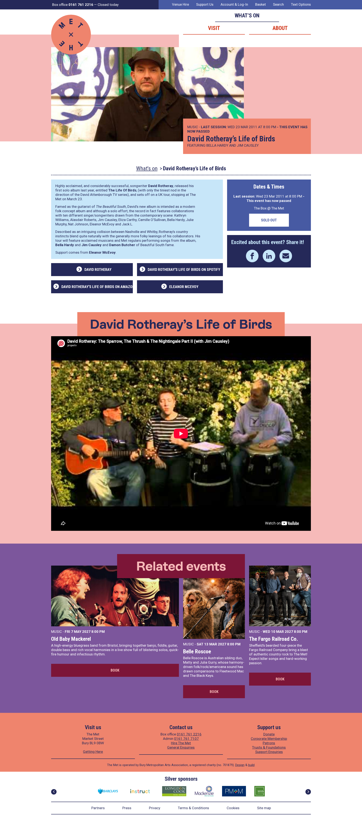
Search (278, 4)
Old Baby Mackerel (71, 639)
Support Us (204, 4)
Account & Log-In (234, 4)
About (280, 28)
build (251, 765)
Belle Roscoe (197, 651)
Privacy (154, 808)
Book (115, 670)
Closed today (108, 5)
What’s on (247, 15)
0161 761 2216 (189, 734)
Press (126, 808)
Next (308, 792)
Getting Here (93, 751)
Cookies (233, 808)
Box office (72, 5)
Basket (260, 4)
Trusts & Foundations (269, 747)
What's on (147, 168)
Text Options (301, 4)
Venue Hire (180, 4)
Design (239, 765)
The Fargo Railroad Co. (273, 639)
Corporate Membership (269, 739)
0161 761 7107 (186, 739)
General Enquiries (181, 747)
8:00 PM (98, 631)
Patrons (269, 743)
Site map (264, 808)
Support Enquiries (269, 752)
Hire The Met (181, 743)
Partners (98, 808)
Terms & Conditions (193, 808)
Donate (269, 734)
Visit (214, 28)
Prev (54, 792)
